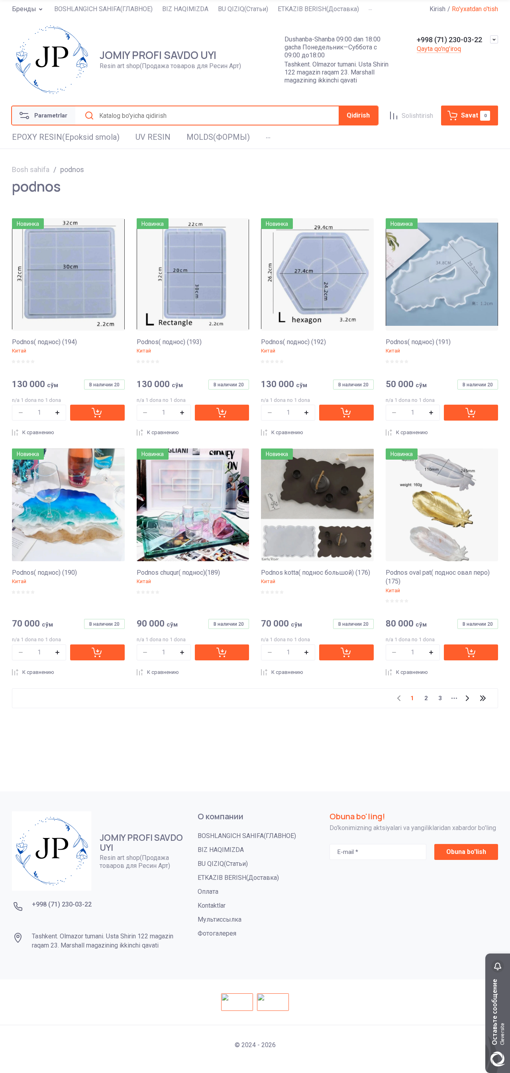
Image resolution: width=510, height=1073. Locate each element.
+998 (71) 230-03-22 (449, 39)
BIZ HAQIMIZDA (221, 850)
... (370, 8)
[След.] (467, 698)
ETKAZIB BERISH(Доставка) (238, 877)
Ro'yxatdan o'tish (475, 9)
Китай (19, 351)
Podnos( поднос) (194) (44, 342)
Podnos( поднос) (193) (169, 342)
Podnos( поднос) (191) (418, 342)
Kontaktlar (212, 905)
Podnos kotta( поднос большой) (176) (315, 572)
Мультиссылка (219, 919)
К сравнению (38, 432)
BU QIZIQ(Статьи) (223, 863)
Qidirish (358, 115)
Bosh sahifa (30, 169)
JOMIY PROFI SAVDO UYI (158, 55)
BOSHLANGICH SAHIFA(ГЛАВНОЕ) (247, 836)
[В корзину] (97, 413)
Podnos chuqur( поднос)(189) (178, 572)
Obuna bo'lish (466, 852)
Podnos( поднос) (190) (44, 572)
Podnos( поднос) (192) (293, 342)
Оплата (208, 891)
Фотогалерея (217, 933)
